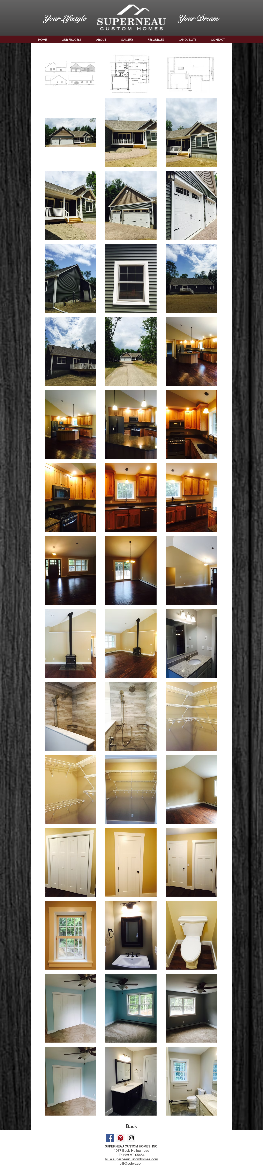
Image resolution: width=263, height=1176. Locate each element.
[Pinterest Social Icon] (121, 1138)
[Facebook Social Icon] (110, 1138)
